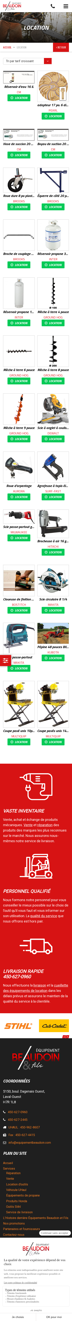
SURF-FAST (53, 491)
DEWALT (53, 433)
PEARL (53, 110)
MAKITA (53, 604)
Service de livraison (19, 1212)
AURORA (19, 491)
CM (19, 92)
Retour (61, 47)
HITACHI (53, 546)
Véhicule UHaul (16, 1190)
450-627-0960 (17, 1112)
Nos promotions (14, 1223)
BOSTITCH (19, 604)
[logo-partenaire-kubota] (54, 1025)
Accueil (7, 47)
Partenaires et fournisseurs (21, 1229)
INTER (53, 259)
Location (21, 98)
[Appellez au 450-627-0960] (53, 6)
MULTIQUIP (18, 736)
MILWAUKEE (19, 532)
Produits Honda (16, 1201)
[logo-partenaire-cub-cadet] (18, 1025)
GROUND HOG (53, 317)
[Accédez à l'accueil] (37, 6)
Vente (10, 1178)
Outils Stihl (13, 1207)
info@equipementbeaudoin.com (29, 1142)
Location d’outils (17, 1184)
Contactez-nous (13, 1235)
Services (9, 1168)
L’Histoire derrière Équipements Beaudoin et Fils (35, 1218)
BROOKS (19, 201)
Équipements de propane (23, 1195)
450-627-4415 (25, 1135)
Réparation (13, 1173)
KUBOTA (53, 652)
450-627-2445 (17, 1120)
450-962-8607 (30, 1127)
